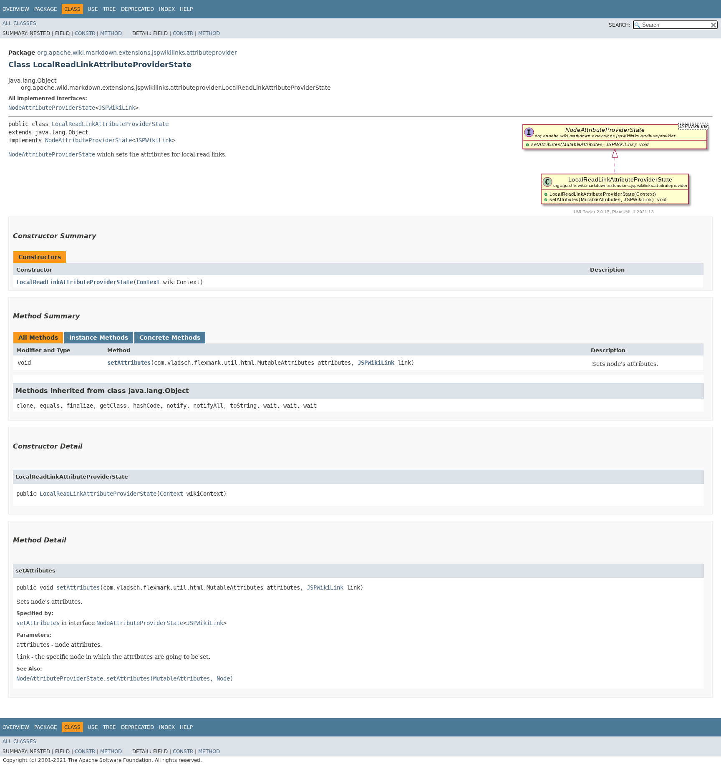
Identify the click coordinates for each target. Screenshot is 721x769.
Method (111, 33)
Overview (16, 9)
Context (148, 282)
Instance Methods (98, 337)
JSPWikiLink (116, 107)
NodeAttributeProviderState (51, 107)
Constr (85, 33)
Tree (109, 9)
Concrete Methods (169, 337)
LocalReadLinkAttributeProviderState (110, 124)
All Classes (19, 23)
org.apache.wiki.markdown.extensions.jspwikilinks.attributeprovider (137, 52)
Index (167, 9)
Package (45, 9)
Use (93, 9)
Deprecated (137, 9)
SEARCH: (619, 25)
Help (186, 9)
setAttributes (129, 362)
